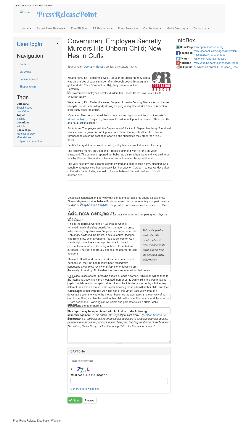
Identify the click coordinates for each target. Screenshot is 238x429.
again (118, 115)
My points (25, 71)
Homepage (74, 291)
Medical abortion (26, 133)
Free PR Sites (79, 28)
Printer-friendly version (93, 204)
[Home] (28, 11)
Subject (72, 304)
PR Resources (102, 28)
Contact (24, 64)
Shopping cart (28, 86)
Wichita (21, 126)
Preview (89, 400)
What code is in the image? (88, 375)
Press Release (127, 28)
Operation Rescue (94, 66)
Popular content (29, 79)
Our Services (151, 28)
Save (76, 400)
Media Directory (176, 28)
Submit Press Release (50, 28)
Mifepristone (24, 137)
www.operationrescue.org (208, 47)
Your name (75, 220)
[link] (37, 44)
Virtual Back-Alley (77, 119)
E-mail (72, 277)
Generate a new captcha (84, 388)
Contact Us (200, 28)
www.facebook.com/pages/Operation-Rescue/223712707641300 (216, 52)
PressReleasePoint (67, 15)
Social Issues (24, 107)
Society (21, 118)
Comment (74, 318)
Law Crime (23, 111)
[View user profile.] (161, 81)
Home (25, 28)
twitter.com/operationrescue (210, 58)
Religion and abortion (29, 141)
